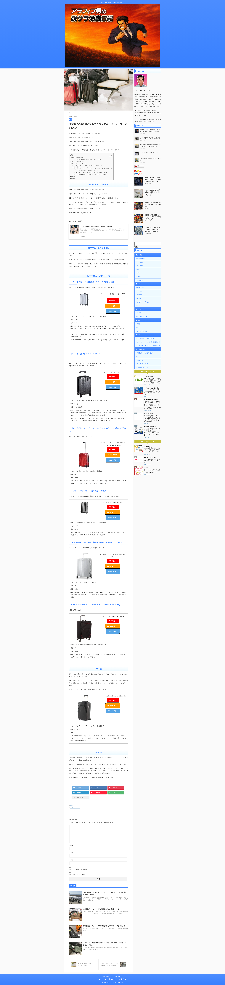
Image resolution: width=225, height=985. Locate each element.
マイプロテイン (141, 265)
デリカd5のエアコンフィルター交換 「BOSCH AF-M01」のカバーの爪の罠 (152, 229)
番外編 (73, 176)
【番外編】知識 (141, 349)
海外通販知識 (141, 258)
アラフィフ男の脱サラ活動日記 (112, 979)
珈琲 (138, 320)
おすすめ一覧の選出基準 (77, 161)
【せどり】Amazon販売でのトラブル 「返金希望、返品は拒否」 (153, 204)
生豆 (138, 327)
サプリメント (141, 313)
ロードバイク (141, 287)
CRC (138, 273)
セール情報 (140, 262)
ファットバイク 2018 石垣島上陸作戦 (148, 342)
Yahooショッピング (150, 457)
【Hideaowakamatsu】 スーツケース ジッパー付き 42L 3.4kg (90, 174)
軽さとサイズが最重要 (77, 157)
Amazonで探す (112, 306)
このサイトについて (142, 367)
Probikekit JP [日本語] (151, 399)
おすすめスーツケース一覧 (78, 163)
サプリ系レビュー (142, 316)
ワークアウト (140, 309)
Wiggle (139, 276)
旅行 (71, 805)
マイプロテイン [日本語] (151, 388)
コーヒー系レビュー (142, 331)
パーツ (139, 298)
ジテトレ (139, 305)
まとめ (73, 178)
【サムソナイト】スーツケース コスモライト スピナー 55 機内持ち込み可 (93, 169)
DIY (138, 356)
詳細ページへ (147, 384)
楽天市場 (146, 467)
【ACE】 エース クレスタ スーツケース (84, 167)
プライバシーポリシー (143, 363)
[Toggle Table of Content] (110, 155)
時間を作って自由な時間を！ (145, 353)
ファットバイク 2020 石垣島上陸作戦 (148, 345)
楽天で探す (112, 300)
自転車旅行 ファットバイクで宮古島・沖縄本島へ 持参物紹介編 (104, 926)
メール (71, 852)
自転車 (139, 284)
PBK (138, 269)
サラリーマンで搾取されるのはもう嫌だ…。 (112, 976)
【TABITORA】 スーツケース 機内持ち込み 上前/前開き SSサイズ (91, 172)
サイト (71, 860)
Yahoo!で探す (112, 311)
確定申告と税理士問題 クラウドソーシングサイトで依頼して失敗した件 (153, 217)
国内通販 (139, 294)
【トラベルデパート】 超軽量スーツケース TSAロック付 (87, 165)
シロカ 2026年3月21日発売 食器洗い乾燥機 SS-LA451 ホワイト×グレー (152, 192)
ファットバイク (141, 291)
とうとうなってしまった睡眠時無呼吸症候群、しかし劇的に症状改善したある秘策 (153, 179)
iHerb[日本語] (148, 377)
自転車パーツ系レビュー (144, 302)
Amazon (147, 446)
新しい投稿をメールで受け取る (78, 874)
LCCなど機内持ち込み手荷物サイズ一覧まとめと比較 (89, 159)
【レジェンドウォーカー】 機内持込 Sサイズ (86, 170)
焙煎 (138, 324)
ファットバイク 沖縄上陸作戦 (145, 338)
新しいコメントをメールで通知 (78, 869)
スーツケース (76, 808)
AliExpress (140, 280)
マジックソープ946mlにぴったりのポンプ (150, 152)
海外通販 (139, 255)
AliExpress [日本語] (150, 426)
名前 (71, 845)
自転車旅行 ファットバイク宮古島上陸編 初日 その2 (101, 909)
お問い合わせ (141, 360)
